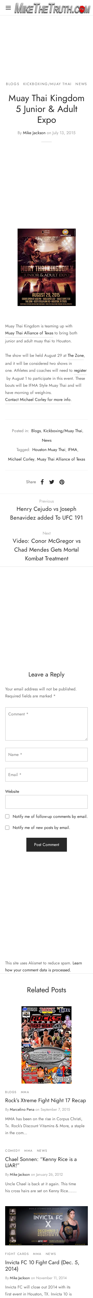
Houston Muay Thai (48, 450)
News (81, 83)
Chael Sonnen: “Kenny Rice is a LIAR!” (41, 1162)
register (80, 370)
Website (12, 791)
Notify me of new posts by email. (41, 828)
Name (15, 754)
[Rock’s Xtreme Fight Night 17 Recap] (46, 1045)
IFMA (72, 450)
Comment (18, 714)
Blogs (12, 83)
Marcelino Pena (22, 1109)
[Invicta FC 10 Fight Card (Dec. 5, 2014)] (46, 1225)
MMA (25, 1092)
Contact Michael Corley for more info (38, 399)
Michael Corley (21, 459)
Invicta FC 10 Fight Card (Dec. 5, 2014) (42, 1266)
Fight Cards (17, 1254)
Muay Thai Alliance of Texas (29, 333)
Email (14, 775)
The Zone (76, 355)
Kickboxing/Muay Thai (47, 83)
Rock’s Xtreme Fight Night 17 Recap (45, 1100)
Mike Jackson (34, 132)
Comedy (12, 1150)
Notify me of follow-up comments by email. (50, 816)
